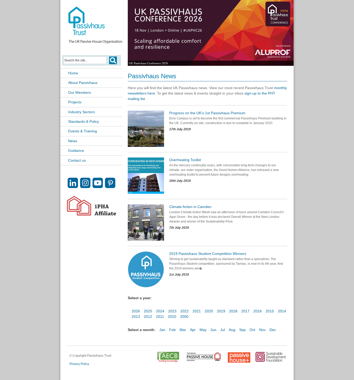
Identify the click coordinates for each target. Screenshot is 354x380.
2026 (136, 311)
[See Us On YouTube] (98, 186)
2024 (160, 311)
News (72, 141)
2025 (148, 311)
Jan (162, 330)
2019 (221, 311)
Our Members (79, 92)
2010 (172, 316)
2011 (160, 316)
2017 (245, 311)
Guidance (76, 150)
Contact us (77, 160)
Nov (262, 330)
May (203, 330)
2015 (270, 311)
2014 (282, 311)
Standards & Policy (83, 121)
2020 (209, 311)
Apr (193, 330)
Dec (273, 330)
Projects (74, 102)
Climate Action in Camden (190, 207)
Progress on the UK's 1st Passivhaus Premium (207, 113)
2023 (172, 311)
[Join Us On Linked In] (73, 186)
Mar (183, 330)
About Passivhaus (82, 83)
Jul (222, 330)
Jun (213, 330)
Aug (232, 330)
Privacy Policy (79, 364)
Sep (242, 330)
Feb (172, 330)
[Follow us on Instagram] (85, 186)
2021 (197, 311)
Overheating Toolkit (185, 160)
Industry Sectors (81, 112)
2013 (136, 316)
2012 (148, 316)
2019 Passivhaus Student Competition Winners (207, 254)
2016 (257, 311)
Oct (252, 330)
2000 (184, 316)
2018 (233, 311)
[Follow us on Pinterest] (110, 186)
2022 (184, 311)
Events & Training (82, 131)
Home (73, 73)
